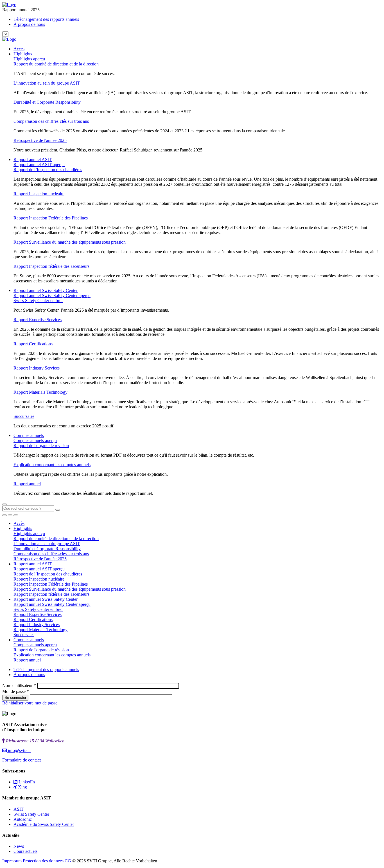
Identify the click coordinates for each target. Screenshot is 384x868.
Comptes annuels (28, 435)
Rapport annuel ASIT (32, 159)
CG (68, 860)
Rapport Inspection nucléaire (38, 193)
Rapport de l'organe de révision (41, 445)
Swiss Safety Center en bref (38, 300)
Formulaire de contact (21, 760)
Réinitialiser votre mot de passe (29, 703)
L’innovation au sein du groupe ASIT (46, 83)
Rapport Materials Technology (40, 392)
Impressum (12, 860)
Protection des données (44, 860)
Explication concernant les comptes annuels (52, 464)
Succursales (23, 416)
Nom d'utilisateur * (19, 685)
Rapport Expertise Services (37, 319)
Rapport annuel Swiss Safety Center (45, 290)
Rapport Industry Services (36, 368)
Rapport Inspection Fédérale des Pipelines (50, 218)
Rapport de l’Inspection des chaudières (47, 169)
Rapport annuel (27, 483)
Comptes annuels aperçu (35, 440)
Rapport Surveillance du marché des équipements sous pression (69, 242)
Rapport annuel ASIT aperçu (39, 164)
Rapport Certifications (33, 343)
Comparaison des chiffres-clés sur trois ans (51, 121)
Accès (18, 48)
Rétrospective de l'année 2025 (40, 140)
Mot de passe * (15, 691)
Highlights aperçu (29, 58)
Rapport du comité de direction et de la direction (56, 64)
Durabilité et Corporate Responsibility (47, 102)
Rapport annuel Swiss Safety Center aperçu (52, 295)
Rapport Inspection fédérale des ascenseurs (51, 266)
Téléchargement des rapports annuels (46, 19)
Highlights (22, 53)
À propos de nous (29, 24)
